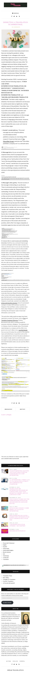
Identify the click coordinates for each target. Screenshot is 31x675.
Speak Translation (15, 670)
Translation (6, 559)
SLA (4, 554)
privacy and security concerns (9, 303)
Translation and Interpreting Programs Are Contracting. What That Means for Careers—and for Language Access (18, 491)
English (4, 545)
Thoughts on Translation (9, 579)
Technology (6, 555)
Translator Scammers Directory (9, 320)
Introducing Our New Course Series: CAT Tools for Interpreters (19, 509)
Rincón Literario (7, 552)
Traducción (6, 557)
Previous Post (8, 409)
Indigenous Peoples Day (17, 531)
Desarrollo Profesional (8, 543)
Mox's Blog (6, 577)
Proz (24, 318)
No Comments (16, 27)
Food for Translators (8, 581)
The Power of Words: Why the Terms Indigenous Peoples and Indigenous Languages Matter (19, 501)
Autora (8, 661)
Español (5, 546)
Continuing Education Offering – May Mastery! (17, 525)
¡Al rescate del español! (9, 583)
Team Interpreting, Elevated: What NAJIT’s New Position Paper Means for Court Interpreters (19, 473)
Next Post (22, 409)
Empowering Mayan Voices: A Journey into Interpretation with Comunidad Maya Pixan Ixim (19, 518)
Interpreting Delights (8, 550)
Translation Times (7, 575)
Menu (16, 13)
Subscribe (7, 602)
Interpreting (6, 548)
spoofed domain (23, 330)
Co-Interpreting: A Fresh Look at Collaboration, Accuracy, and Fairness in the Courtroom (19, 482)
